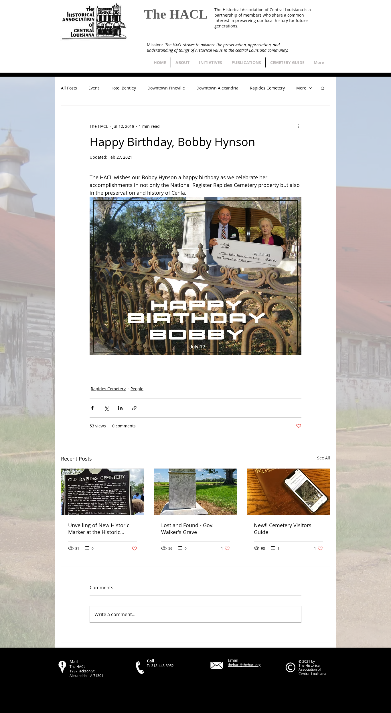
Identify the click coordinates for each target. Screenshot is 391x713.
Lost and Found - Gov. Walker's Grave (187, 528)
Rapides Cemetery (267, 88)
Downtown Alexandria (217, 88)
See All (323, 458)
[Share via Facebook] (92, 408)
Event (93, 88)
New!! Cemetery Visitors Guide (282, 528)
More (301, 88)
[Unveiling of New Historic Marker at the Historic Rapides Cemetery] (102, 492)
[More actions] (298, 126)
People (137, 388)
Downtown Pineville (166, 88)
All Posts (69, 88)
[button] (322, 88)
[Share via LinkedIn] (120, 408)
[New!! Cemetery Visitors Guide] (288, 492)
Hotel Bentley (123, 88)
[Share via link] (134, 408)
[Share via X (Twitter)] (106, 408)
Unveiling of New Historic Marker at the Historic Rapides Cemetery (98, 528)
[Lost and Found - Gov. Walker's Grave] (195, 492)
